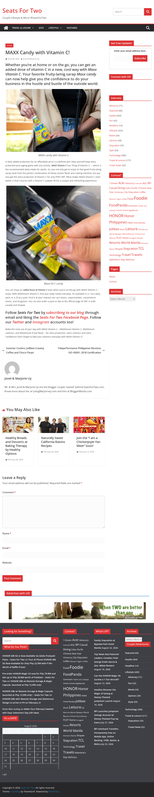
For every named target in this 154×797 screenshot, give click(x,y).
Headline (113, 125)
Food (130, 198)
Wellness (130, 259)
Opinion (113, 140)
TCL (141, 248)
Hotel (130, 222)
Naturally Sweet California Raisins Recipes (53, 442)
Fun (111, 120)
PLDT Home (122, 237)
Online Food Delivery (78, 716)
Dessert (112, 199)
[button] (32, 28)
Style (111, 150)
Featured (72, 27)
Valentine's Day (117, 259)
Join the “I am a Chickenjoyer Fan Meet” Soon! (88, 442)
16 (54, 748)
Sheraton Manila (69, 736)
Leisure (131, 228)
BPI (149, 183)
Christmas (118, 192)
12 (21, 748)
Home (119, 210)
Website (7, 562)
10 (5, 748)
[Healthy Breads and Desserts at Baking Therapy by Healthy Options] (18, 418)
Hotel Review (139, 222)
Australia (138, 183)
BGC (145, 183)
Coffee (142, 192)
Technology (115, 155)
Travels (136, 254)
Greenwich (133, 205)
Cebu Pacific (131, 188)
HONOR (116, 215)
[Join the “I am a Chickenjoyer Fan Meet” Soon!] (89, 418)
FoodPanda (118, 205)
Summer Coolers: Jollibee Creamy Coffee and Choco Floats (25, 350)
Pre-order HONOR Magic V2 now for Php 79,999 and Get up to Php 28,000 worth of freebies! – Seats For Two (29, 677)
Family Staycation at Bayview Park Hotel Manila (104, 644)
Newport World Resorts (124, 234)
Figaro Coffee (121, 199)
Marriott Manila (69, 712)
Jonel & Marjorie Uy (31, 59)
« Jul (4, 774)
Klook (122, 229)
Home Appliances (130, 210)
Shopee (119, 248)
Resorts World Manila (125, 242)
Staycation (114, 145)
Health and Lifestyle (81, 679)
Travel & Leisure (21, 27)
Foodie (9, 45)
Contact (113, 281)
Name (6, 533)
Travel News (115, 165)
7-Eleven (113, 183)
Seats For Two (22, 10)
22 (46, 754)
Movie (112, 135)
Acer (121, 183)
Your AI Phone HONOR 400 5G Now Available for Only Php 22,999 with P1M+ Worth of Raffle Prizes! (29, 663)
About (112, 276)
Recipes (140, 238)
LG (139, 229)
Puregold (132, 238)
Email (6, 548)
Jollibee (114, 229)
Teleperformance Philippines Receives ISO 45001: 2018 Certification (79, 350)
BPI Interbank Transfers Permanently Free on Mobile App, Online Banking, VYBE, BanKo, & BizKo (106, 736)
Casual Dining (117, 188)
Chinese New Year (72, 653)
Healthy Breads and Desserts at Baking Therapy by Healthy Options (16, 446)
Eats (41, 27)
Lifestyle (54, 27)
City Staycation (131, 192)
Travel (126, 254)
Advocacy (114, 105)
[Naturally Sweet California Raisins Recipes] (53, 418)
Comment (9, 492)
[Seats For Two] (6, 27)
